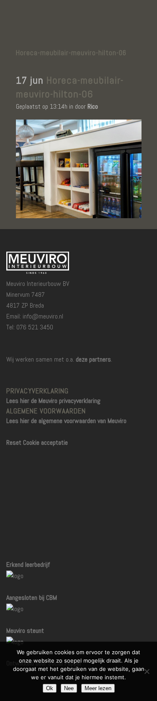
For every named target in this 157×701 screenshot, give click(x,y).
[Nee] (146, 671)
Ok (49, 688)
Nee (69, 688)
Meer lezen (98, 688)
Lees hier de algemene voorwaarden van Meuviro (66, 420)
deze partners (93, 359)
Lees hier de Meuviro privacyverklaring (53, 400)
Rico (93, 106)
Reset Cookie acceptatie (37, 442)
